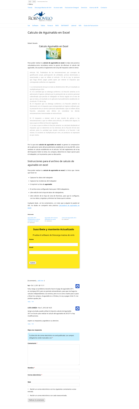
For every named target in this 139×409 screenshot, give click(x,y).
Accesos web (58, 7)
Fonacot (50, 25)
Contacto (104, 7)
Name (31, 239)
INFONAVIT (65, 25)
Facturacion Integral (72, 7)
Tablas (43, 25)
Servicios (84, 7)
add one (40, 281)
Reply (29, 301)
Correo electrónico (35, 375)
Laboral (34, 1)
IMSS (57, 25)
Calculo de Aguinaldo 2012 (69, 217)
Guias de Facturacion (91, 25)
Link (33, 301)
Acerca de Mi (94, 7)
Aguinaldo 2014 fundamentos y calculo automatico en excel (34, 219)
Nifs (80, 25)
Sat (29, 25)
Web (29, 382)
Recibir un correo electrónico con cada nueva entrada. (48, 395)
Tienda (30, 7)
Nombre (31, 368)
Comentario (32, 343)
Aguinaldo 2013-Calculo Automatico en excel (51, 218)
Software (35, 25)
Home (30, 1)
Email (31, 247)
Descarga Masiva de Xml (43, 7)
